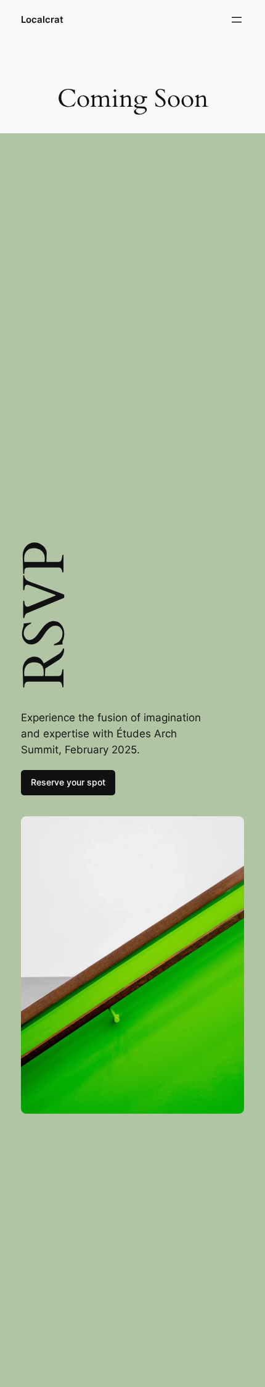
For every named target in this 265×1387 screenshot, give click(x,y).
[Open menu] (236, 19)
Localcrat (42, 19)
